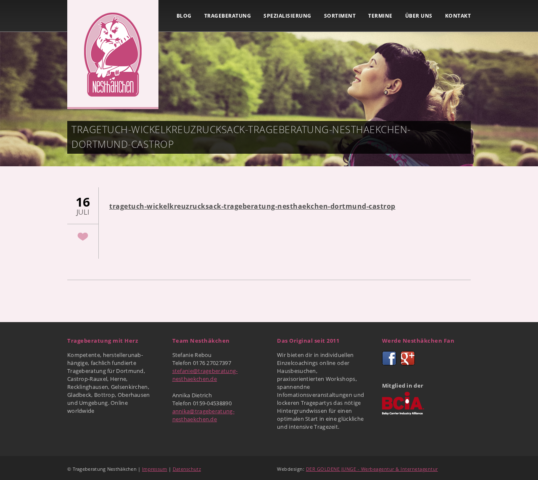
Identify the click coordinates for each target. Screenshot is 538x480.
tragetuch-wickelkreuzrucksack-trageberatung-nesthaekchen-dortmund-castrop (252, 206)
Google (408, 358)
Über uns (419, 15)
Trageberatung (227, 15)
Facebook (389, 358)
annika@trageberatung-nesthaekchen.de (203, 415)
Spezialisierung (287, 15)
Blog (184, 15)
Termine (380, 15)
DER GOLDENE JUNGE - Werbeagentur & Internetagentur (372, 469)
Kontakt (458, 15)
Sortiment (340, 15)
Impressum (154, 469)
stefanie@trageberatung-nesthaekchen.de (205, 375)
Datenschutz (187, 469)
